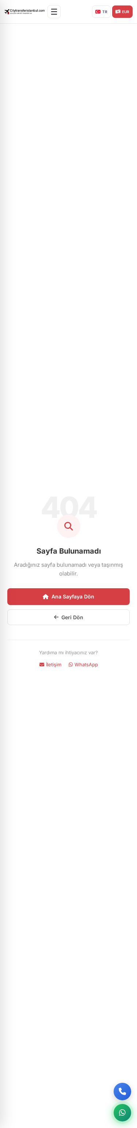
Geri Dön (72, 617)
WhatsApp (86, 664)
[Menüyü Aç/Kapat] (54, 11)
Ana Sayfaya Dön (73, 596)
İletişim (53, 664)
